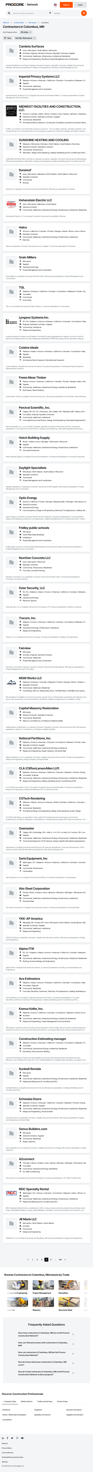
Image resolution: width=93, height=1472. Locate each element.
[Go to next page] (65, 1260)
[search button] (84, 13)
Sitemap (5, 1462)
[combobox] (66, 13)
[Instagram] (17, 1438)
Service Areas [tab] (62, 1401)
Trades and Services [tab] (44, 1401)
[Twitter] (12, 1438)
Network (32, 4)
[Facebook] (7, 1438)
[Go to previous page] (28, 1260)
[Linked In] (3, 1438)
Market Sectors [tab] (26, 1401)
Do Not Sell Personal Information (12, 1457)
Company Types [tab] (10, 1401)
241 (60, 1260)
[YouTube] (22, 1438)
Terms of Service (7, 1453)
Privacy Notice (7, 1448)
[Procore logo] (15, 4)
